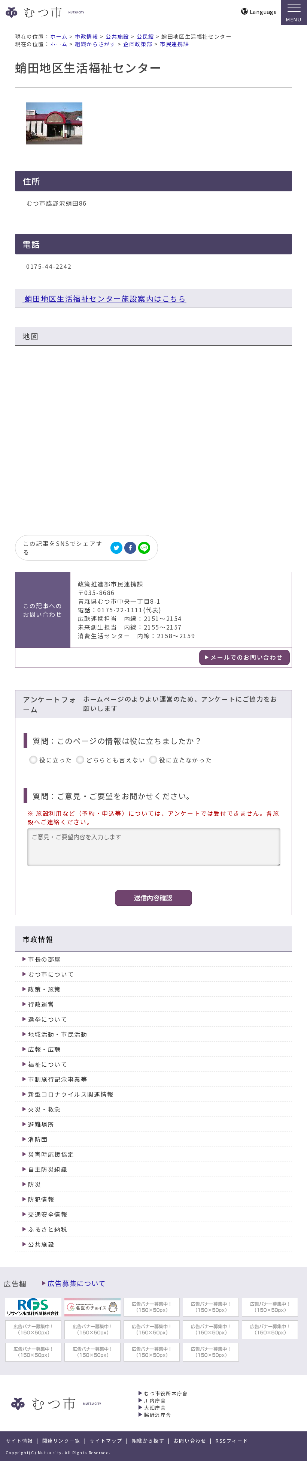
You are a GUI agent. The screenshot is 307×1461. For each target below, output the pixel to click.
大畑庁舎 (155, 1407)
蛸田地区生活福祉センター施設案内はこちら (104, 298)
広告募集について (77, 1283)
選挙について (48, 1019)
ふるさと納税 (48, 1229)
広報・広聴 (44, 1049)
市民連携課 (174, 44)
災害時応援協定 (51, 1154)
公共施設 (117, 36)
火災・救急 (44, 1109)
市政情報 (86, 36)
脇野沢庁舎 (157, 1414)
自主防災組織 (48, 1169)
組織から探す (148, 1440)
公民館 (145, 36)
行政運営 (41, 1004)
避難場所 (41, 1124)
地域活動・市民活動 (57, 1034)
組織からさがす (95, 44)
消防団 (38, 1139)
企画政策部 (137, 44)
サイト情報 (19, 1440)
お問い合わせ (190, 1440)
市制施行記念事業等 (57, 1079)
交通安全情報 (48, 1214)
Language (263, 11)
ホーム (59, 36)
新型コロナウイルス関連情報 (71, 1094)
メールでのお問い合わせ (246, 657)
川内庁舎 (155, 1400)
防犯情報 (41, 1199)
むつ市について (51, 974)
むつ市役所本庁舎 (166, 1393)
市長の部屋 (44, 959)
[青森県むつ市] (59, 12)
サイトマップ (105, 1440)
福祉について (48, 1064)
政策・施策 (44, 989)
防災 (34, 1184)
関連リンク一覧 (61, 1440)
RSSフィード (232, 1440)
